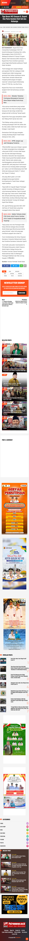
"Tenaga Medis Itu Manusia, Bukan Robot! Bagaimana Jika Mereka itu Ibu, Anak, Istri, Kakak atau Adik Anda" (20, 708)
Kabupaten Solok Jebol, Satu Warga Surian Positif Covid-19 (20, 683)
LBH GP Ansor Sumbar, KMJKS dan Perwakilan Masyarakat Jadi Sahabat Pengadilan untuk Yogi (14, 369)
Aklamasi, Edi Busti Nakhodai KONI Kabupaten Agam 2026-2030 (13, 398)
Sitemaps (6, 930)
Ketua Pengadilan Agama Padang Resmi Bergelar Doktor (12, 355)
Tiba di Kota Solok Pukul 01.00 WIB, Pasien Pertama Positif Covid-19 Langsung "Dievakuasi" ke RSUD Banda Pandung (20, 668)
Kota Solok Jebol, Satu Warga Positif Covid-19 (18, 659)
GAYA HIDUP (17, 271)
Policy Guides (17, 932)
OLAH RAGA (12, 274)
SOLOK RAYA (20, 276)
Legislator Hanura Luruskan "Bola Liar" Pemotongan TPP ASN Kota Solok (12, 384)
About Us (12, 930)
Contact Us (17, 930)
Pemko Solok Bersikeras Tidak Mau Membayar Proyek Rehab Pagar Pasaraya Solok (19, 700)
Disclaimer (24, 932)
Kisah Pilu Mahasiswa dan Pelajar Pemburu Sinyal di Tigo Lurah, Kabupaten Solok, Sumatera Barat (19, 676)
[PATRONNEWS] (14, 927)
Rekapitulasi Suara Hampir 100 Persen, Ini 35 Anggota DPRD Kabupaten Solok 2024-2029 (19, 692)
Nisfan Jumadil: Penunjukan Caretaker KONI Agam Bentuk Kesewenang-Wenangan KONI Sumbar (13, 427)
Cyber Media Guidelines (7, 932)
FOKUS (10, 271)
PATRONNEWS (17, 938)
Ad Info (23, 930)
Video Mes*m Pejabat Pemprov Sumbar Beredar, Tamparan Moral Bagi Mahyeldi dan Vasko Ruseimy (14, 412)
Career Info (14, 934)
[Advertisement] (14, 323)
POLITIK (12, 276)
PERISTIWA (20, 274)
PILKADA (5, 276)
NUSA (5, 274)
